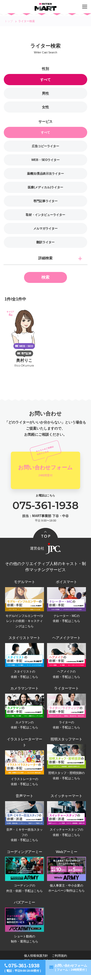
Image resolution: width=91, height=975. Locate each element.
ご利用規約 (59, 955)
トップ (9, 21)
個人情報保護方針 (36, 955)
